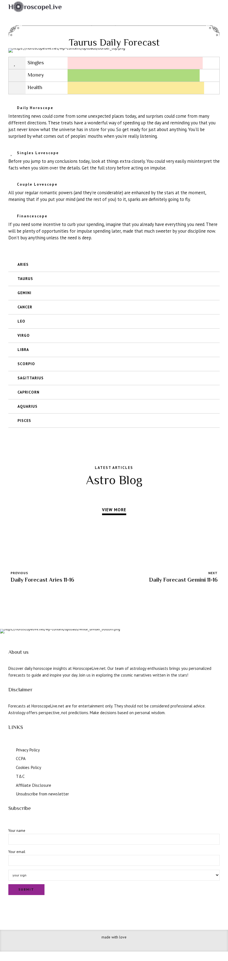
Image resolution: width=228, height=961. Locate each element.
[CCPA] (10, 758)
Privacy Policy (28, 750)
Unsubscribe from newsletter (42, 794)
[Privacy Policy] (10, 749)
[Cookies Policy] (10, 767)
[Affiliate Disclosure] (10, 784)
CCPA (21, 758)
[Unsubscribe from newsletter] (10, 793)
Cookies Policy (28, 767)
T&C (20, 776)
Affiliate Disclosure (33, 785)
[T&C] (10, 775)
